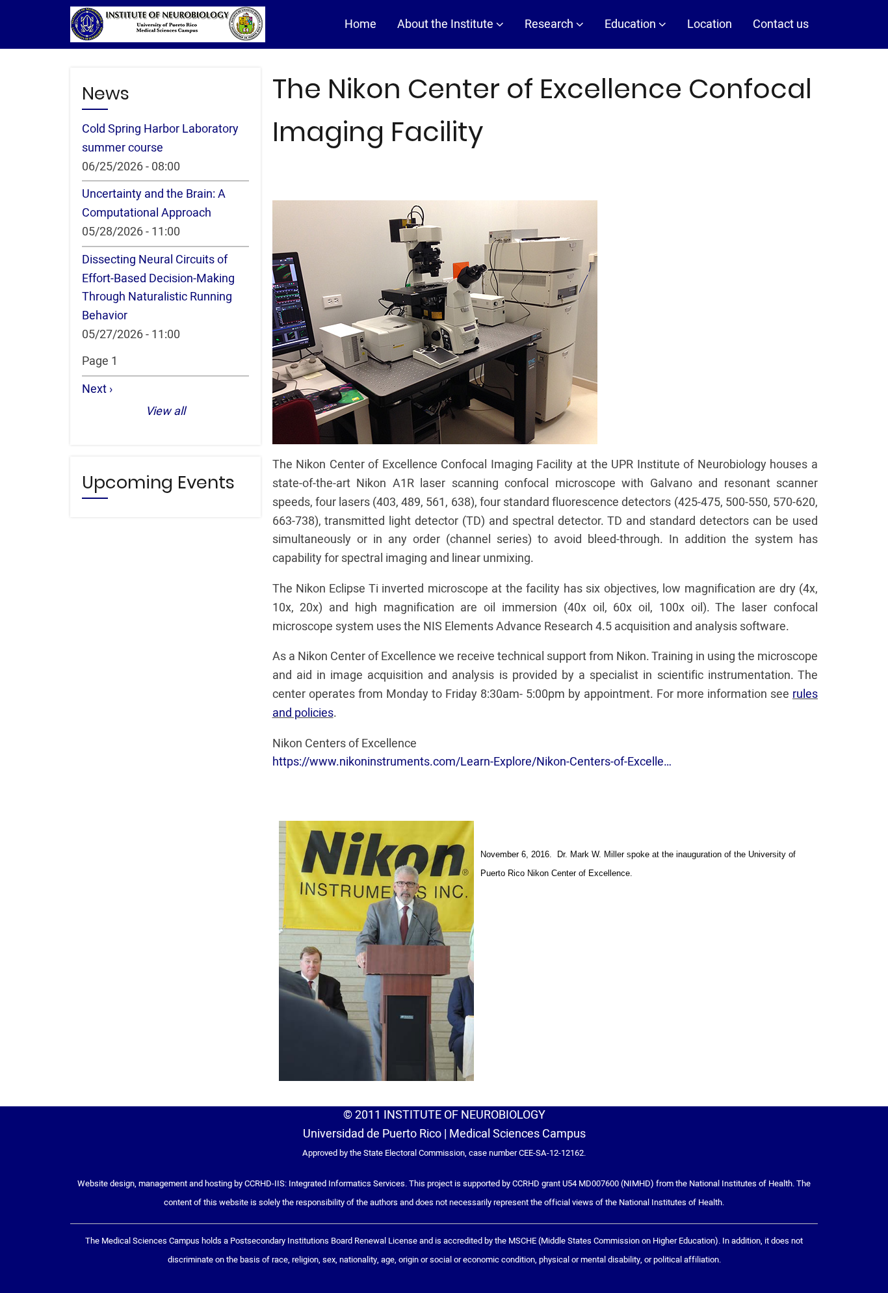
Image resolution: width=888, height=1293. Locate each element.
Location (709, 24)
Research (550, 24)
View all (165, 411)
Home (360, 24)
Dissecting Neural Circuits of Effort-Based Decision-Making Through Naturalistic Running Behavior (158, 288)
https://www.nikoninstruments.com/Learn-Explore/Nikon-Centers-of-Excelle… (472, 762)
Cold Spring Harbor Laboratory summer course (160, 138)
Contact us (781, 24)
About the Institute (446, 24)
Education (632, 24)
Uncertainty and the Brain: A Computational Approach (154, 203)
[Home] (167, 24)
